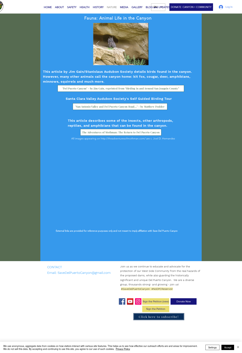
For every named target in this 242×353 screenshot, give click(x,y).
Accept (227, 347)
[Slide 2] (121, 60)
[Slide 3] (125, 60)
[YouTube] (130, 301)
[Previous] (97, 44)
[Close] (238, 347)
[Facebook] (122, 301)
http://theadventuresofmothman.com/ (123, 138)
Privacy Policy (123, 349)
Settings (212, 347)
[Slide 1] (117, 60)
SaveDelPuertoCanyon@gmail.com (84, 273)
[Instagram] (138, 301)
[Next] (143, 44)
